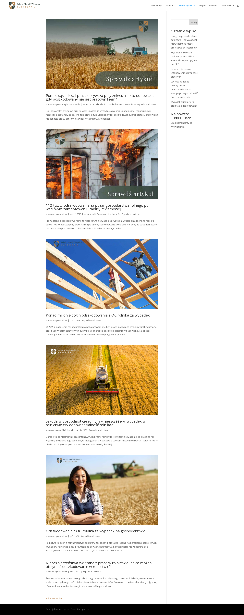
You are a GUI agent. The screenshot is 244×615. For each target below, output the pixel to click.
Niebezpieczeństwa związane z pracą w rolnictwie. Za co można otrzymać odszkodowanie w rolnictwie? (99, 564)
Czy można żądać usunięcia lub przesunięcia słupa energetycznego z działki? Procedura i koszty (184, 89)
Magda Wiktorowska (71, 104)
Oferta (169, 6)
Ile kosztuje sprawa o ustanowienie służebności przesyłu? (184, 73)
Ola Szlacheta (68, 430)
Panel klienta (227, 6)
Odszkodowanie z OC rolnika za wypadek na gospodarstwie (95, 531)
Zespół (202, 6)
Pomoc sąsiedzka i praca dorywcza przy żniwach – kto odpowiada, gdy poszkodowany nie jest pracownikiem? (100, 97)
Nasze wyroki (90, 214)
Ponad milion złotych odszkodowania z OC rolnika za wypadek (98, 315)
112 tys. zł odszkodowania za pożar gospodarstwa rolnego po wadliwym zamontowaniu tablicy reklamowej (97, 207)
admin (64, 214)
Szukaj (194, 22)
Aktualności (156, 6)
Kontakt (213, 6)
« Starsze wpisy (54, 598)
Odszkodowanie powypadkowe (122, 104)
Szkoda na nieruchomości (108, 214)
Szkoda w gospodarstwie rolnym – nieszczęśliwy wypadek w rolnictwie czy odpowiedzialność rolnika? (95, 423)
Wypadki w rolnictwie (146, 104)
